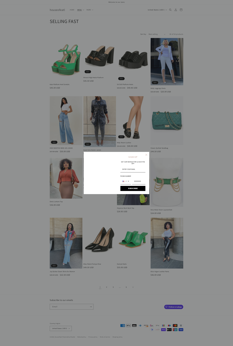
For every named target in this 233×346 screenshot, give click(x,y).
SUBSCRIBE (133, 188)
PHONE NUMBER (125, 176)
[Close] (146, 155)
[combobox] (125, 181)
